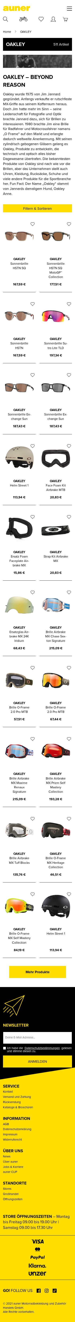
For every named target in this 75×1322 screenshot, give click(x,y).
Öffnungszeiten (12, 1199)
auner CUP (10, 1172)
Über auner (10, 1161)
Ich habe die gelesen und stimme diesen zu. (39, 1050)
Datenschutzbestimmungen (42, 1048)
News (6, 1156)
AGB (6, 1124)
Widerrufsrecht (12, 1139)
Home (7, 32)
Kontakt (8, 1091)
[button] (7, 1315)
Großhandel (10, 1194)
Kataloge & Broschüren (18, 1107)
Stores (7, 1189)
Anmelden (37, 1061)
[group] (37, 62)
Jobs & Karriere (13, 1167)
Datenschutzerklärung (17, 1129)
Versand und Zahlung (17, 1097)
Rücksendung (12, 1102)
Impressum (10, 1134)
